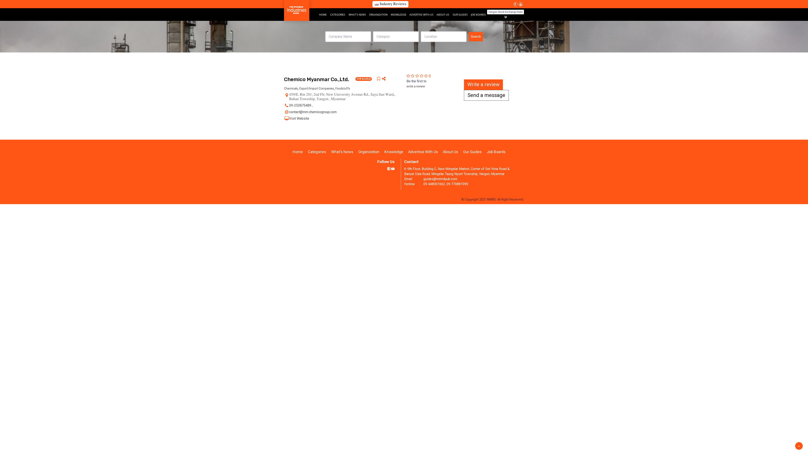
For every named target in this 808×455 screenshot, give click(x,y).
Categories (337, 14)
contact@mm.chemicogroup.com (313, 112)
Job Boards (478, 14)
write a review (416, 86)
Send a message (486, 95)
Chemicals (291, 88)
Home (323, 14)
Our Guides (460, 14)
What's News (358, 14)
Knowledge (399, 14)
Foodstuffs (342, 88)
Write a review (483, 84)
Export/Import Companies (316, 88)
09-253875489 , (301, 105)
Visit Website (299, 118)
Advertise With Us (421, 14)
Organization (378, 14)
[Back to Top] (799, 446)
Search (476, 37)
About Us (443, 14)
